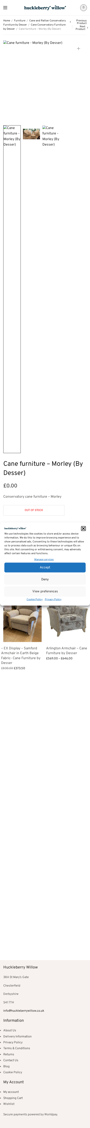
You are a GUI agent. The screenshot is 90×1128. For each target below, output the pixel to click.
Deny (45, 579)
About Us (9, 1030)
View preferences (45, 591)
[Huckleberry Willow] (45, 7)
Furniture (19, 20)
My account (11, 1092)
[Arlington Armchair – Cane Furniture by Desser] (67, 616)
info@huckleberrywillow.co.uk (23, 1011)
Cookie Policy (35, 599)
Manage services (44, 559)
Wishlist (8, 1104)
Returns (8, 1054)
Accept (45, 567)
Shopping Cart (13, 1098)
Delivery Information (17, 1037)
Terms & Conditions (16, 1048)
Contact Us (10, 1060)
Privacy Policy (53, 599)
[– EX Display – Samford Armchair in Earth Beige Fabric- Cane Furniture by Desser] (22, 616)
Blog (6, 1066)
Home (6, 20)
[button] (83, 528)
